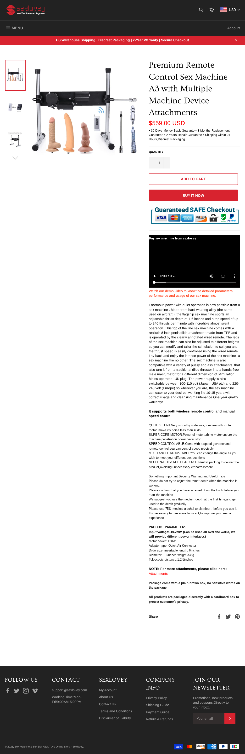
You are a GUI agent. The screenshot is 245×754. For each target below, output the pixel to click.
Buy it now (193, 195)
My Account (108, 690)
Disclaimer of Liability (115, 718)
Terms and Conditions (115, 711)
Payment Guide (157, 712)
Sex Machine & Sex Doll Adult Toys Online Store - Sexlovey (49, 746)
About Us (106, 697)
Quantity (156, 152)
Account (233, 28)
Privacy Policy (156, 698)
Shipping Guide (157, 705)
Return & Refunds (159, 719)
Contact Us (107, 704)
